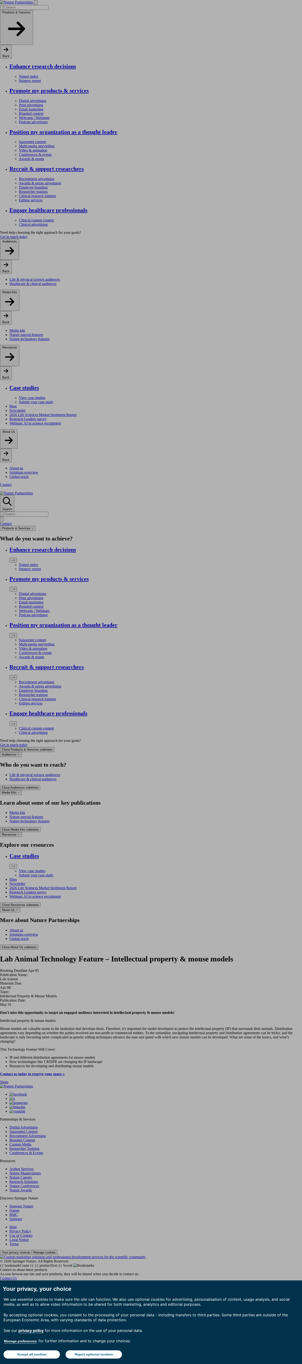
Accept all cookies (32, 1354)
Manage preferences (20, 1341)
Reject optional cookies (94, 1354)
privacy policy (31, 1330)
